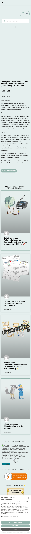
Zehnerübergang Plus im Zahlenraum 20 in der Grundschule (14, 303)
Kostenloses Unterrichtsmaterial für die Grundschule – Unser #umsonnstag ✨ (15, 366)
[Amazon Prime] (15, 461)
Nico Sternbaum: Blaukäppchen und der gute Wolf (14, 426)
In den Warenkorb (9, 170)
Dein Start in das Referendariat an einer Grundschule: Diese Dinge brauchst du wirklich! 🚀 (15, 241)
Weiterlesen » (8, 248)
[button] (15, 27)
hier (18, 163)
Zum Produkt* (6, 464)
